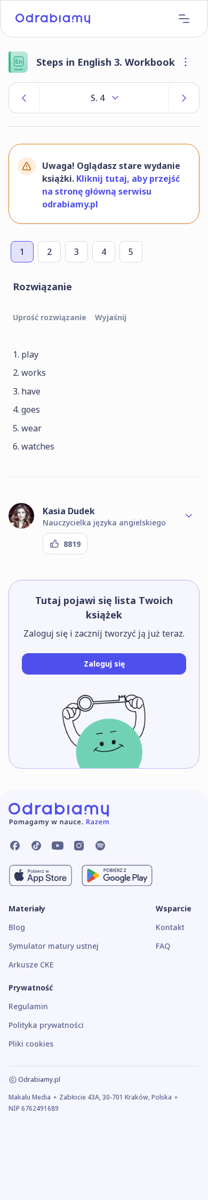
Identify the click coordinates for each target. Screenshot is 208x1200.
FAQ (163, 946)
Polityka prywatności (46, 1025)
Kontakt (170, 927)
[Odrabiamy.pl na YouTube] (57, 845)
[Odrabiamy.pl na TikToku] (36, 845)
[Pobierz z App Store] (41, 875)
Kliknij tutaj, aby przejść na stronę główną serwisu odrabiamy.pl (111, 191)
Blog (17, 927)
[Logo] (52, 18)
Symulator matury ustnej (54, 946)
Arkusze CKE (31, 964)
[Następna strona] (184, 98)
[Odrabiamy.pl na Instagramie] (79, 845)
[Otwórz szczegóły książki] (185, 62)
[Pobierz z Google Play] (117, 875)
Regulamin (28, 1006)
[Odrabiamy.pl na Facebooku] (15, 845)
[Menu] (184, 18)
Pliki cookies (31, 1044)
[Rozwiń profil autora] (188, 516)
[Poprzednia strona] (24, 98)
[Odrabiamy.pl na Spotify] (100, 845)
